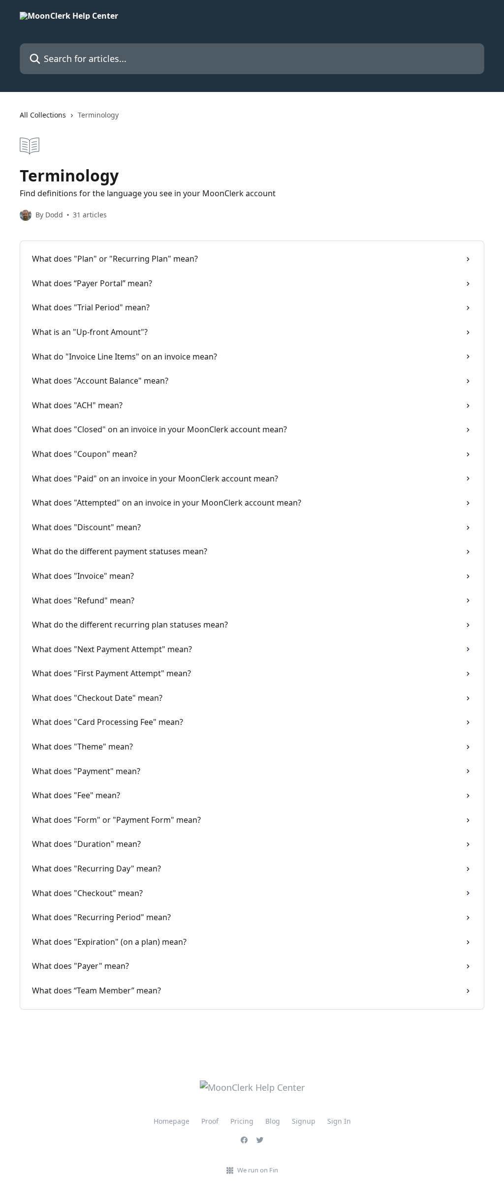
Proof (210, 1121)
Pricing (241, 1121)
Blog (272, 1121)
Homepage (171, 1121)
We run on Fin (257, 1170)
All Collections (43, 115)
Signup (303, 1121)
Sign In (339, 1121)
